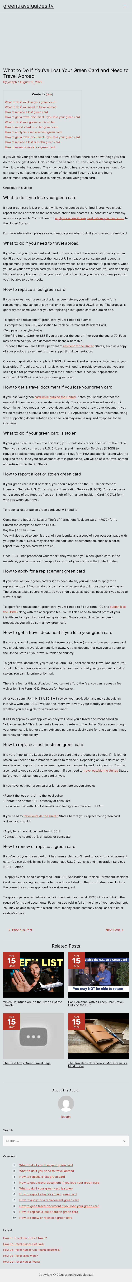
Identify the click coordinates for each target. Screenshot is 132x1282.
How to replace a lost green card (26, 112)
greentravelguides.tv (28, 6)
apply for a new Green (70, 218)
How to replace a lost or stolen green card (32, 142)
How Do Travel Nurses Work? (21, 1261)
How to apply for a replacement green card (33, 132)
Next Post (115, 930)
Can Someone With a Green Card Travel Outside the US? (95, 1003)
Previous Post (20, 930)
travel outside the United (100, 770)
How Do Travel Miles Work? (20, 1255)
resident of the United (78, 346)
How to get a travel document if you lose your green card (42, 117)
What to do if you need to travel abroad (31, 107)
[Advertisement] (66, 36)
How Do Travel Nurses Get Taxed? (25, 1238)
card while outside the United (55, 397)
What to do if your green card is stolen (30, 122)
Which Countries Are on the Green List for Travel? (32, 1003)
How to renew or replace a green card (30, 147)
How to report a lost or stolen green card (31, 127)
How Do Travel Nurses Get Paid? (23, 1244)
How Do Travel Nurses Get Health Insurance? (31, 1249)
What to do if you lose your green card (30, 102)
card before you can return (105, 218)
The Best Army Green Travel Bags (27, 1063)
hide (49, 94)
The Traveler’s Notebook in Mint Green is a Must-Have (97, 1064)
